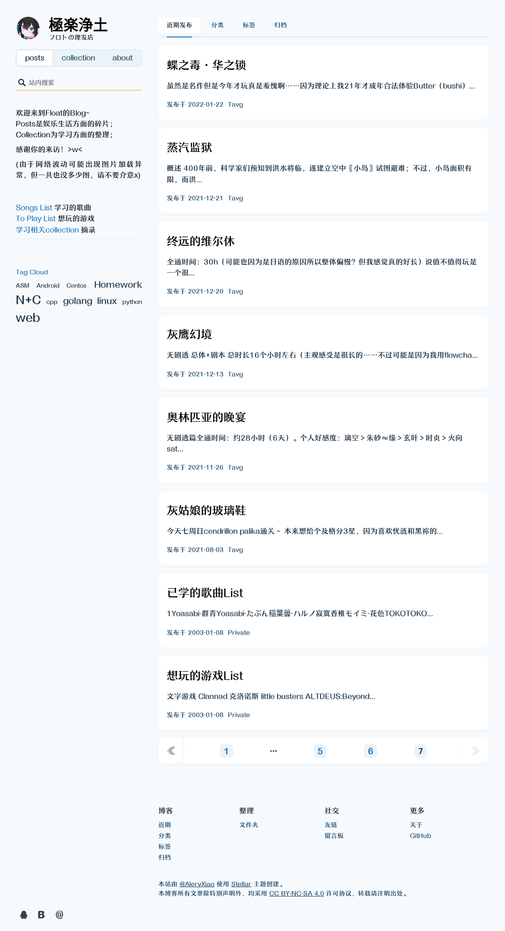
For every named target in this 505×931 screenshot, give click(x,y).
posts (34, 57)
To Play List (36, 218)
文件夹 (248, 824)
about (122, 57)
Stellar (241, 884)
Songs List (34, 207)
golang (77, 300)
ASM (22, 285)
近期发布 (179, 25)
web (28, 317)
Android (48, 285)
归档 (280, 25)
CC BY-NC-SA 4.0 (296, 893)
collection (78, 57)
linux (107, 300)
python (132, 301)
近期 (164, 824)
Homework (118, 284)
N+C (28, 300)
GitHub (420, 835)
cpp (52, 301)
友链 (331, 824)
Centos (77, 285)
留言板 (334, 835)
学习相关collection (47, 229)
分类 (217, 25)
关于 (416, 824)
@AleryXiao (197, 884)
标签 (249, 25)
